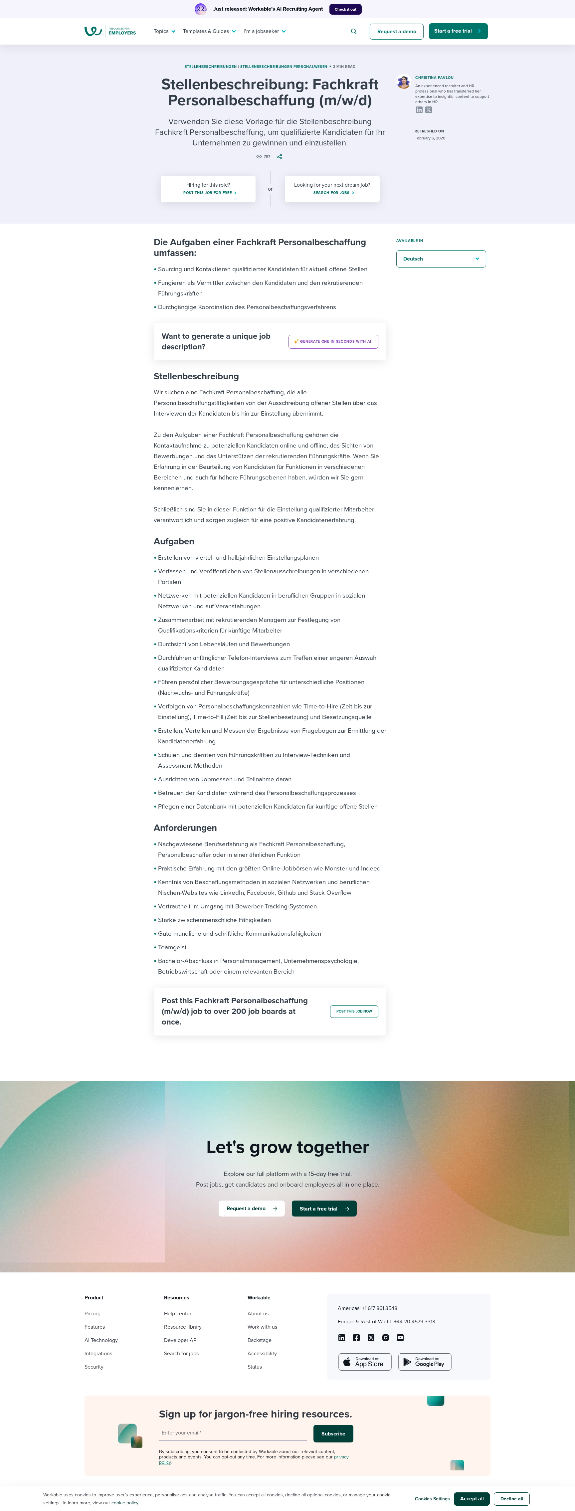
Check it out (345, 9)
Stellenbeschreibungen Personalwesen (284, 67)
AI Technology (101, 1340)
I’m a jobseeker (261, 31)
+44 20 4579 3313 (414, 1321)
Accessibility (262, 1353)
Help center (177, 1313)
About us (258, 1313)
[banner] (270, 341)
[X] (429, 110)
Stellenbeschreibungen (211, 67)
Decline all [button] (511, 1499)
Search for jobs (181, 1353)
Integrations (98, 1353)
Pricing (92, 1313)
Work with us (262, 1327)
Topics (161, 31)
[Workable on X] (386, 1340)
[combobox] (354, 31)
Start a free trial (453, 31)
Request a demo (396, 31)
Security (94, 1367)
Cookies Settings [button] (432, 1499)
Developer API (181, 1340)
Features (95, 1327)
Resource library (183, 1327)
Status (255, 1367)
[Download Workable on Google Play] (424, 1362)
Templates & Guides (206, 31)
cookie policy (124, 1503)
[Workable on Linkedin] (342, 1340)
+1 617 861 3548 (379, 1308)
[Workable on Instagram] (400, 1340)
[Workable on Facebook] (356, 1340)
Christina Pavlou (434, 78)
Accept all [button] (472, 1498)
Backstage (260, 1340)
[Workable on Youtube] (371, 1340)
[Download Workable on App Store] (364, 1362)
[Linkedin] (419, 110)
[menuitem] (163, 31)
